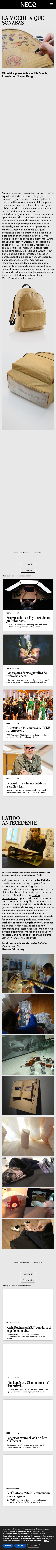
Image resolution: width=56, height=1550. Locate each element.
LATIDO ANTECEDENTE (19, 820)
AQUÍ (46, 1540)
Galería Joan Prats (25, 938)
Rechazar (20, 1546)
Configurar (33, 1546)
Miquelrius (29, 227)
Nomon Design (23, 242)
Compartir (28, 564)
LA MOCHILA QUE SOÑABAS (23, 20)
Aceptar (8, 1546)
